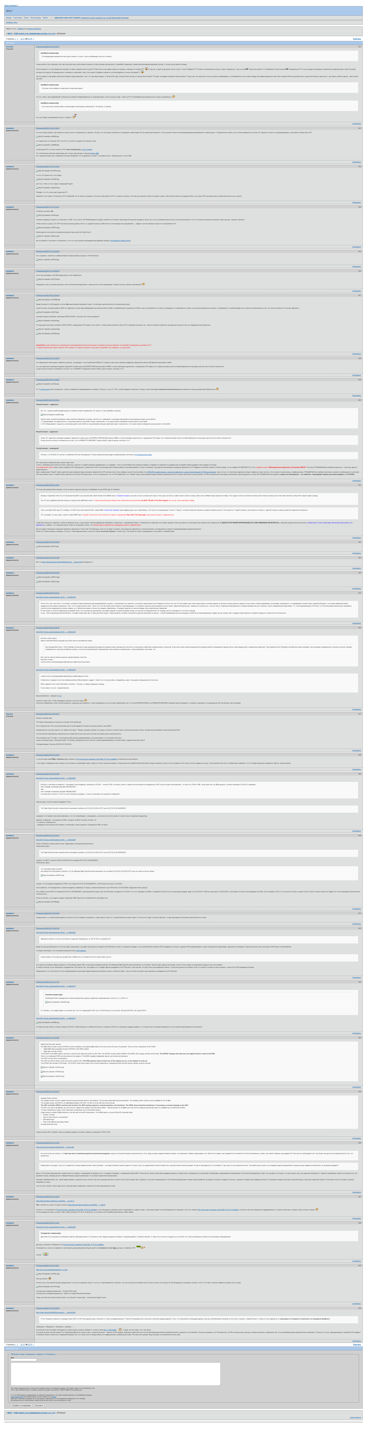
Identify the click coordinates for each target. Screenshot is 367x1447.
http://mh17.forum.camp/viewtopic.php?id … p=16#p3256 (56, 840)
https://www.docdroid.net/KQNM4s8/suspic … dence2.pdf (62, 562)
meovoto (9, 47)
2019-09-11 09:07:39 (52, 928)
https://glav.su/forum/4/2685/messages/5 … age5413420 (55, 1312)
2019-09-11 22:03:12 (52, 1091)
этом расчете (45, 389)
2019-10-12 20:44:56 (52, 1308)
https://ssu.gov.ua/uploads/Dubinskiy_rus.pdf (51, 1270)
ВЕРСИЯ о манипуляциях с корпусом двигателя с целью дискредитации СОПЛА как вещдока (181, 472)
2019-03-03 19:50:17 (52, 47)
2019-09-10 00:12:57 (52, 714)
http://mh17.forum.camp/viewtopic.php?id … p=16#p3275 (56, 986)
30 (31, 39)
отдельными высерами (143, 454)
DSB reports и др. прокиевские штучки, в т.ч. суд (34, 34)
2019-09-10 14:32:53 (52, 755)
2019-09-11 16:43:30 (52, 1038)
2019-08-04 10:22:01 (52, 400)
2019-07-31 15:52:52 (52, 251)
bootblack (10, 128)
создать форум (355, 1417)
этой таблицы (81, 950)
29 (29, 39)
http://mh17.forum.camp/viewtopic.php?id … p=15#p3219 (56, 670)
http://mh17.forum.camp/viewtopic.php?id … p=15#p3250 (56, 778)
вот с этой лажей (110, 1330)
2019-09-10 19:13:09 (52, 774)
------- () (89, 18)
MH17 (10, 34)
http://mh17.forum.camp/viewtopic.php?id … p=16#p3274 (56, 1018)
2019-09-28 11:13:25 (52, 1223)
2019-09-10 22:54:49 (52, 913)
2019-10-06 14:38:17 (52, 1265)
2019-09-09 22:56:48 (52, 628)
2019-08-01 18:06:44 (52, 295)
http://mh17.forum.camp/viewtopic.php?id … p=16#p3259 (56, 932)
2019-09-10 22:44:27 (52, 835)
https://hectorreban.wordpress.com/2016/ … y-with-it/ (86, 1205)
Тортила (9, 714)
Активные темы (11, 22)
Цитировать (356, 123)
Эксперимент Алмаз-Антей (120, 240)
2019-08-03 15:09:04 (52, 380)
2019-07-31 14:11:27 (52, 207)
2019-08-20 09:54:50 (52, 573)
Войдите (21, 29)
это (60, 696)
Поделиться (40, 47)
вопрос (94, 153)
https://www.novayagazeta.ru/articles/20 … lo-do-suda (55, 1147)
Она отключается (17, 1397)
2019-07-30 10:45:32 (52, 128)
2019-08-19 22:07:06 (52, 558)
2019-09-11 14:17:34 (52, 982)
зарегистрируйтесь (34, 29)
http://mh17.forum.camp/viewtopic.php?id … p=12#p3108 (56, 597)
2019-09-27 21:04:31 (52, 1197)
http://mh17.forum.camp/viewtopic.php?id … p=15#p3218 (56, 632)
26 (22, 39)
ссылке (53, 1397)
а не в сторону (87, 149)
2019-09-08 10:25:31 (52, 593)
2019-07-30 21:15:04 (52, 166)
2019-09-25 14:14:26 (52, 1143)
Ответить (357, 39)
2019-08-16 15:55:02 (52, 542)
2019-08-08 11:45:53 (52, 485)
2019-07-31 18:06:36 (52, 271)
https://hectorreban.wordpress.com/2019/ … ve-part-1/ (55, 1201)
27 (24, 39)
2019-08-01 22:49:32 (52, 358)
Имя (12, 1358)
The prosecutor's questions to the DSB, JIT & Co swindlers (96, 759)
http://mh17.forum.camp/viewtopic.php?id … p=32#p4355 (56, 1227)
